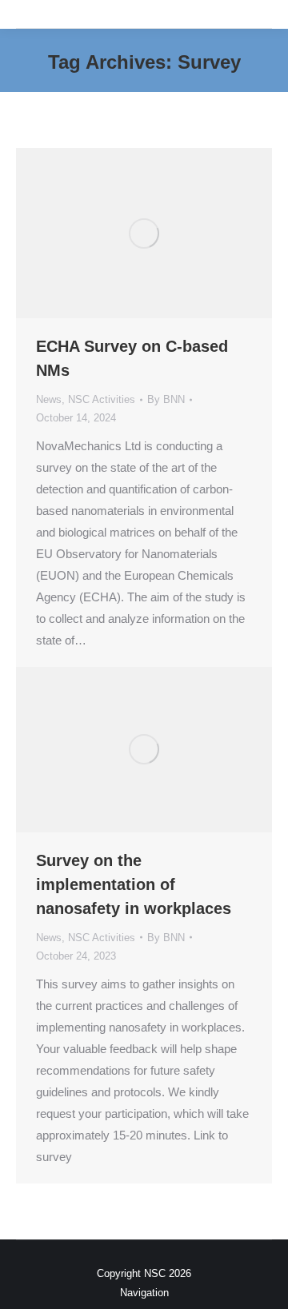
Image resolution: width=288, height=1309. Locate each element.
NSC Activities (101, 399)
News (49, 399)
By (166, 399)
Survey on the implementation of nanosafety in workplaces (133, 884)
